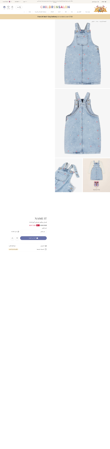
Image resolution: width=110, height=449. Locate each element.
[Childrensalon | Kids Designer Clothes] (100, 8)
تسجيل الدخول (94, 1)
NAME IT (41, 218)
